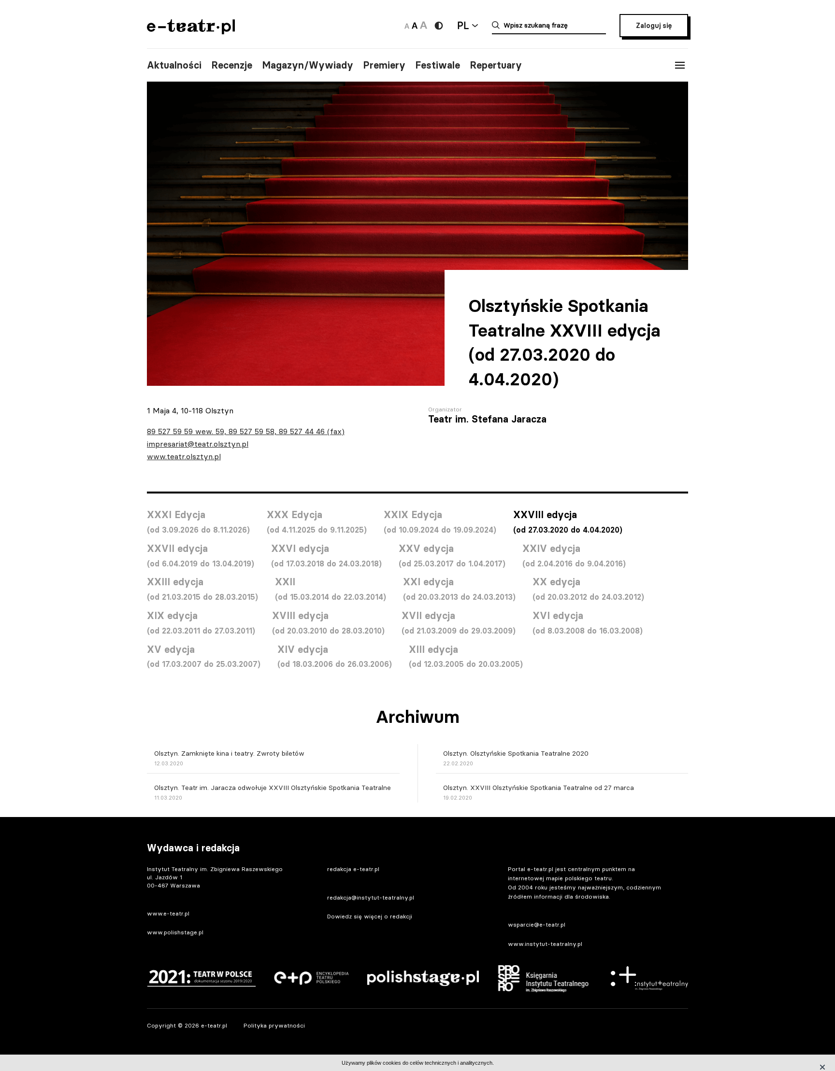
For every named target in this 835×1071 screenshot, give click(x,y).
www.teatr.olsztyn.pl (184, 456)
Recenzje (231, 65)
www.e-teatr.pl (168, 913)
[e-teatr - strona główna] (191, 31)
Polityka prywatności (274, 1025)
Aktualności (174, 65)
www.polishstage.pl (175, 932)
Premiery (384, 65)
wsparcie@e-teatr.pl (536, 924)
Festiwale (437, 65)
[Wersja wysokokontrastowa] (439, 25)
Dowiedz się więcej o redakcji (369, 916)
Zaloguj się (654, 25)
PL (463, 25)
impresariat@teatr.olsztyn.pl (197, 444)
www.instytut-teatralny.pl (545, 943)
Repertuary (496, 65)
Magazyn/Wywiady (307, 65)
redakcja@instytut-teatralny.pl (370, 897)
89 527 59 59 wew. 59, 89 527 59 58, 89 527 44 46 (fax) (246, 431)
